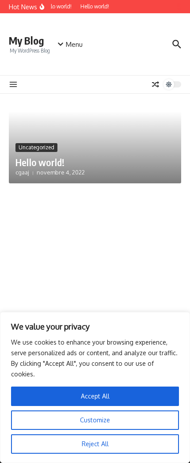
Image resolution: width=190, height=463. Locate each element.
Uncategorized (36, 147)
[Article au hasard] (155, 84)
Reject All (95, 444)
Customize (95, 420)
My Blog (26, 40)
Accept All (95, 396)
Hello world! (40, 162)
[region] (95, 387)
